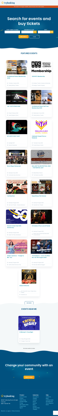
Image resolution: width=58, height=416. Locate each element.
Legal (8, 411)
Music (34, 404)
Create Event (29, 377)
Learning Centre (49, 400)
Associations (36, 396)
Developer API (49, 401)
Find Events (23, 36)
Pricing (21, 403)
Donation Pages (23, 401)
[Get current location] (35, 32)
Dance (34, 401)
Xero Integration (49, 403)
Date (45, 29)
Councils (35, 400)
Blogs (47, 398)
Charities (35, 398)
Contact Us (48, 396)
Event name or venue (12, 29)
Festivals (35, 403)
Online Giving (23, 400)
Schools (35, 406)
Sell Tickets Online (24, 404)
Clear (34, 36)
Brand (47, 404)
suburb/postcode (29, 29)
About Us (3, 411)
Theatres (35, 409)
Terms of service (16, 411)
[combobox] (29, 32)
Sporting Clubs (36, 407)
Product (21, 398)
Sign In (21, 407)
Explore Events (23, 396)
